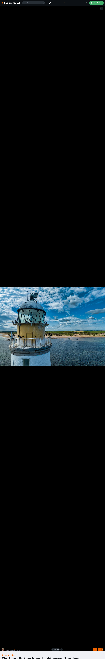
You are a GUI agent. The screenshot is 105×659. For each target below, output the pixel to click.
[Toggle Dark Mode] (87, 3)
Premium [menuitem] (67, 3)
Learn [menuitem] (58, 3)
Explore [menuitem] (50, 3)
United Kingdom (8, 655)
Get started (97, 3)
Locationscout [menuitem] (11, 3)
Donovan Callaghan (11, 649)
